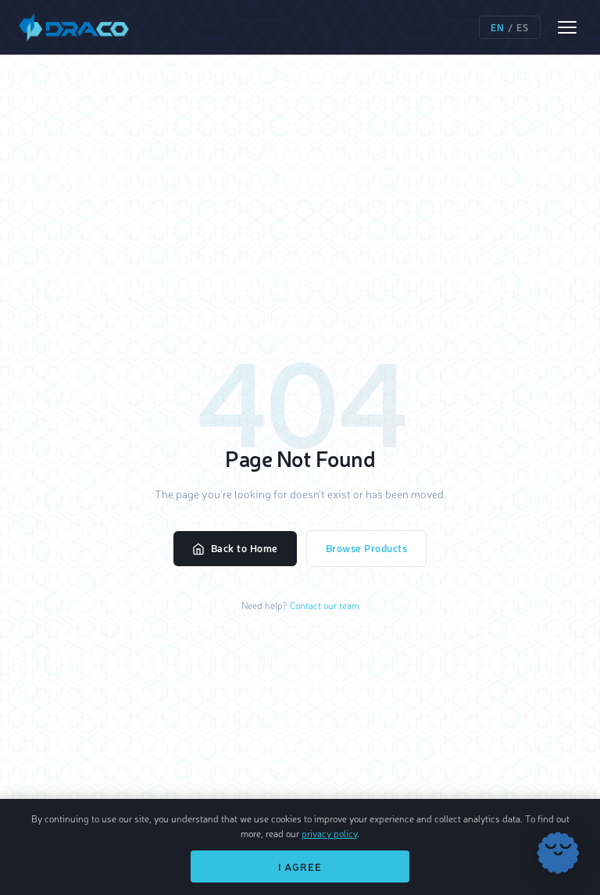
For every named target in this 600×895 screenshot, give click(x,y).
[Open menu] (567, 27)
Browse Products (367, 547)
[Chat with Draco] (557, 852)
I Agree (300, 866)
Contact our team (324, 605)
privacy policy (329, 833)
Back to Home (244, 547)
